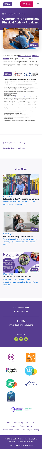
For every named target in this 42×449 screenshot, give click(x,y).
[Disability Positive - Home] (7, 4)
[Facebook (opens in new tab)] (16, 339)
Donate (28, 4)
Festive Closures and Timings (15, 143)
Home (8, 422)
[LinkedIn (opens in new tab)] (26, 339)
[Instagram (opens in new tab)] (21, 339)
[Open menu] (38, 4)
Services (13, 426)
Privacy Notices (26, 426)
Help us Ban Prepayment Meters (14, 148)
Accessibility (18, 422)
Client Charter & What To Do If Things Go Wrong (21, 430)
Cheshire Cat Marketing (24, 445)
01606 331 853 (21, 311)
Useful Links (31, 422)
